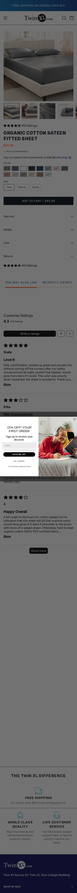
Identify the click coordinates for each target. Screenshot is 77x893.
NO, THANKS (19, 461)
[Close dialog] (74, 419)
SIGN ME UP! (19, 454)
